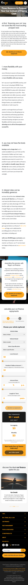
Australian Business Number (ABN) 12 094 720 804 (14, 568)
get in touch (22, 245)
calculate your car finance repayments (15, 52)
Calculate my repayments (14, 408)
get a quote (19, 3)
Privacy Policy (9, 577)
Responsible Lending (8, 580)
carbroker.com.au (16, 289)
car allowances (18, 277)
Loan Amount (14, 354)
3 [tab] (14, 506)
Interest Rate (14, 380)
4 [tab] (16, 506)
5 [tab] (18, 506)
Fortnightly (14, 425)
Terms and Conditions (17, 577)
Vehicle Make (14, 331)
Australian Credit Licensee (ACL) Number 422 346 (14, 570)
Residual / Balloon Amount (13, 365)
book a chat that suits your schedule (13, 555)
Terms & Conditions (8, 440)
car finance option (14, 275)
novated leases (8, 277)
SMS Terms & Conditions (9, 578)
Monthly (14, 432)
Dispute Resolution (20, 578)
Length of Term (14, 393)
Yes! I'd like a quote (14, 452)
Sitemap (14, 581)
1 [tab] (10, 506)
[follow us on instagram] (3, 545)
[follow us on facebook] (7, 545)
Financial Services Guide (19, 580)
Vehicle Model (14, 339)
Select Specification (14, 346)
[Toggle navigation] (25, 2)
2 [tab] (12, 506)
